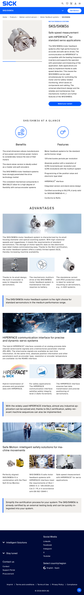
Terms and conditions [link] (25, 584)
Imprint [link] (10, 584)
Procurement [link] (8, 573)
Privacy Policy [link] (58, 584)
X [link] (44, 552)
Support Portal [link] (9, 570)
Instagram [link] (47, 548)
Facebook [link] (47, 545)
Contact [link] (6, 566)
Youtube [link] (46, 556)
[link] (10, 3)
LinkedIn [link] (47, 541)
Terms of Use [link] (43, 584)
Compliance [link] (72, 584)
